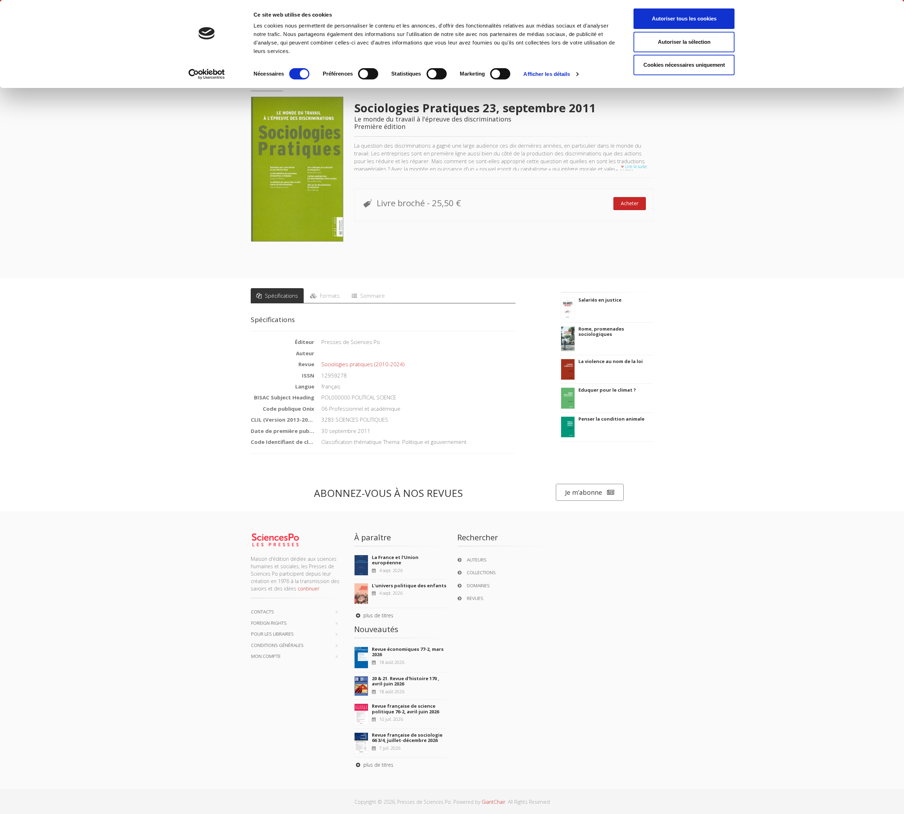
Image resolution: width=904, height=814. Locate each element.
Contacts (262, 611)
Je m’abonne (583, 492)
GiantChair (493, 801)
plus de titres (377, 615)
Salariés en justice (600, 300)
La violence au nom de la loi (610, 361)
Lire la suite (635, 167)
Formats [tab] (329, 295)
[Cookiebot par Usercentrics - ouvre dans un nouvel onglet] (207, 74)
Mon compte (266, 656)
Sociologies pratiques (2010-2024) (363, 364)
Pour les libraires (272, 634)
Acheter (629, 203)
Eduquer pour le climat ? (607, 390)
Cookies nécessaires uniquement (684, 65)
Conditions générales (277, 645)
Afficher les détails (546, 74)
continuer (308, 588)
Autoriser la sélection (684, 42)
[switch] (368, 73)
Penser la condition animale (611, 419)
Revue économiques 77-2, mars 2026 (408, 652)
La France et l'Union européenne (395, 560)
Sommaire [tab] (372, 295)
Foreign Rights (269, 623)
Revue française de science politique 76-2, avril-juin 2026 (405, 709)
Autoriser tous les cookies (684, 19)
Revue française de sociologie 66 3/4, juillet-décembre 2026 (407, 738)
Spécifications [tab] (280, 295)
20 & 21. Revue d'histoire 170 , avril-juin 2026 (405, 681)
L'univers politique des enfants (409, 585)
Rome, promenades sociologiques (601, 332)
